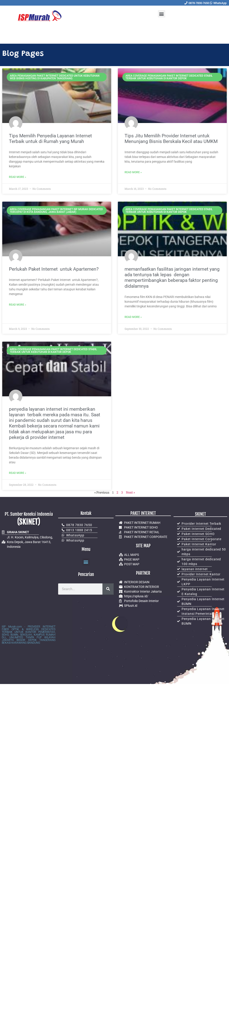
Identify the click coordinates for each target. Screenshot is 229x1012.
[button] (161, 13)
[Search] (108, 589)
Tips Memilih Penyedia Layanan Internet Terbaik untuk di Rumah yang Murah (50, 138)
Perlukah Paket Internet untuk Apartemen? (54, 269)
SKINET (200, 514)
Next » (130, 492)
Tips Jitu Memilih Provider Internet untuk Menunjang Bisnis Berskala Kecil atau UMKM (171, 138)
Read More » (17, 177)
